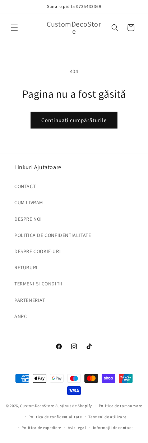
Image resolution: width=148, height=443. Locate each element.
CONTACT (25, 186)
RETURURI (26, 267)
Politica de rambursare (120, 405)
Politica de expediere (41, 427)
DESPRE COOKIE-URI (37, 251)
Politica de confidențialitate (55, 416)
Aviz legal (77, 427)
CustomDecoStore (37, 405)
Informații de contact (113, 427)
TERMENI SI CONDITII (38, 283)
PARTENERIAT (29, 300)
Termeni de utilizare (107, 416)
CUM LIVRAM (28, 202)
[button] (14, 28)
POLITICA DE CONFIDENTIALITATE (52, 235)
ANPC (20, 316)
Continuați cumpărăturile (74, 120)
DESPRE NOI (28, 219)
